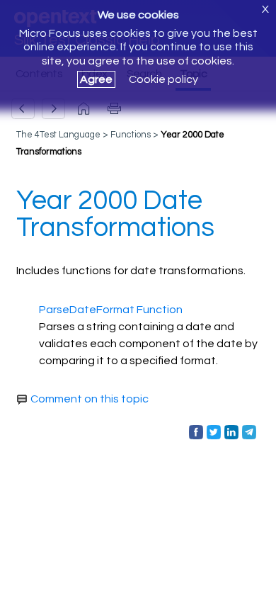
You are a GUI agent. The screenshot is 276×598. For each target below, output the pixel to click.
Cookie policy (163, 79)
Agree (96, 79)
